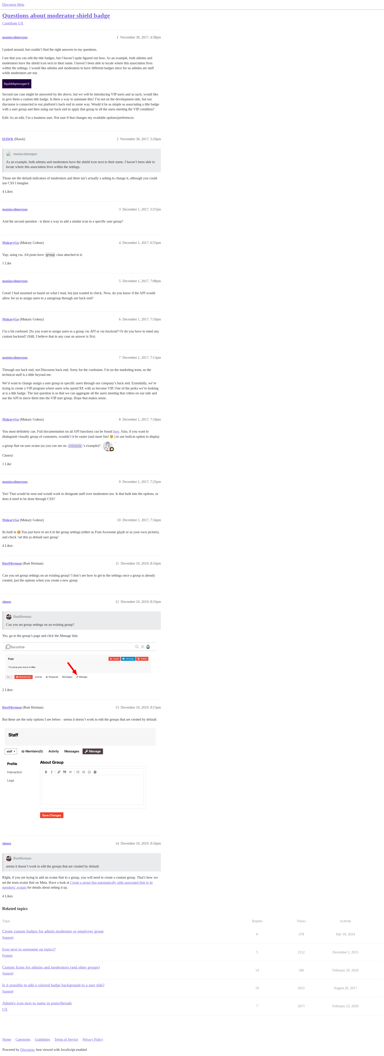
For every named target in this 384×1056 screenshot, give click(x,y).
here (116, 431)
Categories (23, 1039)
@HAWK (75, 446)
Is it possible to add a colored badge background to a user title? (53, 985)
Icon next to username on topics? (29, 949)
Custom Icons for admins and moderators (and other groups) (51, 967)
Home (6, 1039)
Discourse (27, 1050)
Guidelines (42, 1039)
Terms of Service (66, 1039)
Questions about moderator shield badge (56, 15)
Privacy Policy (93, 1039)
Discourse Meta (13, 4)
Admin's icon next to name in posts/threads (37, 1003)
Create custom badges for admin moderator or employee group (53, 931)
